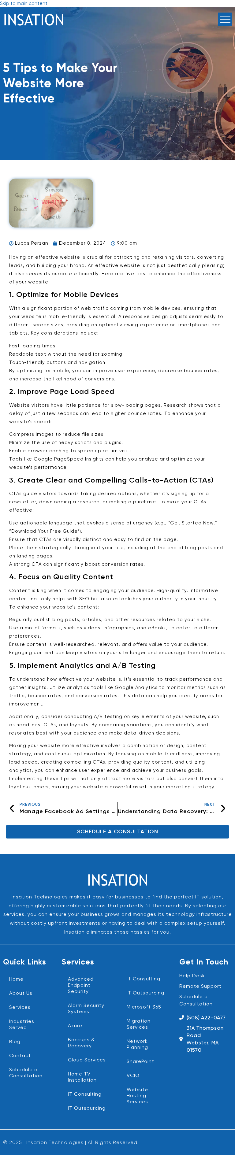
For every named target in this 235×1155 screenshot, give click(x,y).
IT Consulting (85, 1094)
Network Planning (137, 1044)
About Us (20, 993)
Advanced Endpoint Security (81, 985)
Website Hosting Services (137, 1096)
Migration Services (139, 1024)
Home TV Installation (82, 1077)
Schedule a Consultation (26, 1073)
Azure (75, 1026)
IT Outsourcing (87, 1108)
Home (16, 979)
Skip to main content (23, 3)
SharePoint (140, 1061)
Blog (15, 1041)
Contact (20, 1055)
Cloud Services (87, 1060)
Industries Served (21, 1024)
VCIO (133, 1075)
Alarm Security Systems (86, 1008)
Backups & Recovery (81, 1043)
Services (20, 1007)
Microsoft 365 (144, 1007)
